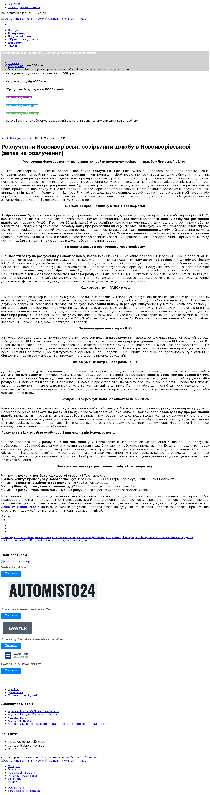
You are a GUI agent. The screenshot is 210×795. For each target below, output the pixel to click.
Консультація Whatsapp (22, 113)
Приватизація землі (24, 39)
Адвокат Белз (17, 717)
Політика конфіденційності (26, 695)
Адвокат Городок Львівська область (32, 714)
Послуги (14, 30)
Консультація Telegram (22, 105)
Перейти (11, 573)
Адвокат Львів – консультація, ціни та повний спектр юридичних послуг (58, 723)
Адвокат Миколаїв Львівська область (33, 711)
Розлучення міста (22, 138)
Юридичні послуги (21, 720)
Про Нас (13, 689)
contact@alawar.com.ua (24, 7)
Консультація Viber (19, 97)
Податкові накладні (22, 36)
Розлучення (17, 33)
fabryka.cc (91, 757)
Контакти (16, 692)
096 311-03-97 (17, 4)
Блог (14, 45)
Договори (15, 42)
